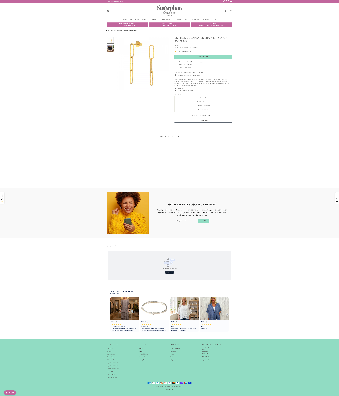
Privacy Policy (143, 360)
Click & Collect (203, 102)
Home (125, 19)
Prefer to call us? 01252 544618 (115, 1)
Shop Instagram (175, 348)
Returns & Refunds (112, 360)
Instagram (173, 354)
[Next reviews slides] (227, 314)
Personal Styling (143, 354)
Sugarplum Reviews (112, 366)
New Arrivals (134, 19)
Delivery (203, 98)
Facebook (173, 351)
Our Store (142, 351)
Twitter (172, 357)
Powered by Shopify (169, 389)
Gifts (186, 19)
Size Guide (110, 372)
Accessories (166, 19)
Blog (171, 360)
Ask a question (203, 110)
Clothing (145, 19)
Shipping (184, 47)
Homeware (196, 19)
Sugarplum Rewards (112, 363)
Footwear (178, 19)
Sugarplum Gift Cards (113, 369)
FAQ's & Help (111, 374)
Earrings (113, 30)
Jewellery (155, 19)
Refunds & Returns (203, 106)
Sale (214, 19)
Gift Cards (206, 19)
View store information (185, 67)
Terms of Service (112, 377)
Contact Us (110, 348)
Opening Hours (206, 360)
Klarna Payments (112, 357)
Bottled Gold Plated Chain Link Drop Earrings (127, 30)
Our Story (141, 348)
